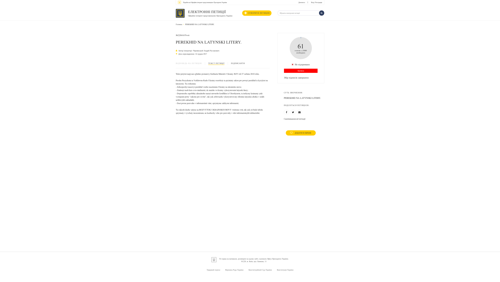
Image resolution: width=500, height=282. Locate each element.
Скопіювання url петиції (294, 118)
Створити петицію (259, 13)
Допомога (301, 2)
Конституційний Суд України (260, 270)
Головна (179, 24)
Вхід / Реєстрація (316, 2)
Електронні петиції (207, 11)
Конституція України (285, 270)
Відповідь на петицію (189, 63)
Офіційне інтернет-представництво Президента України (210, 15)
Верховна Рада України (234, 270)
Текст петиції (216, 63)
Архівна (301, 71)
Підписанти (238, 63)
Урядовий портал (213, 270)
